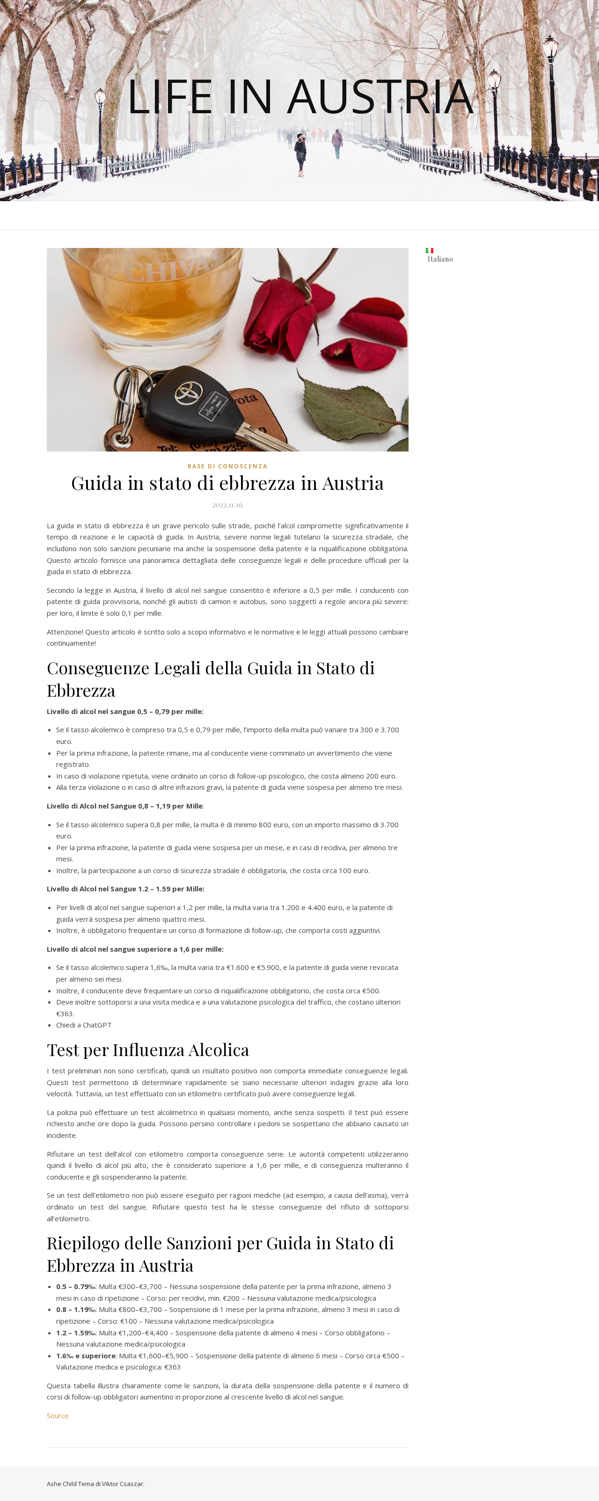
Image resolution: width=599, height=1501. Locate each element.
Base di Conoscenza (228, 466)
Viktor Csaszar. (123, 1483)
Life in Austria (300, 95)
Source (58, 1415)
